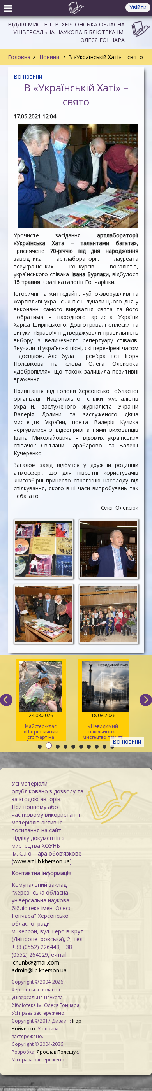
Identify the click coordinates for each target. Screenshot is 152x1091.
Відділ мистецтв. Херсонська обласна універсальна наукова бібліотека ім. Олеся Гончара (66, 32)
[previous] (6, 700)
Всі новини (28, 76)
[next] (146, 700)
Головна (19, 57)
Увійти (138, 7)
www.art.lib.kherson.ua (41, 861)
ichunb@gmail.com (35, 962)
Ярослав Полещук (57, 1052)
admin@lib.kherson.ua (39, 970)
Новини (49, 57)
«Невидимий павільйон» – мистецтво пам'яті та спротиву (103, 726)
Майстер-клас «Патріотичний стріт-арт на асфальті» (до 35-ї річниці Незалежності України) (41, 726)
